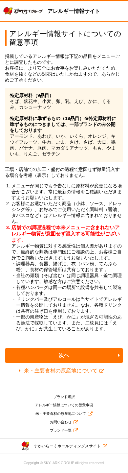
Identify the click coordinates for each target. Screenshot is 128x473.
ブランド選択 (64, 397)
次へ (64, 355)
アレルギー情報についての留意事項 (64, 405)
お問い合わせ (61, 422)
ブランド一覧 (61, 430)
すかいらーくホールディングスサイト (67, 446)
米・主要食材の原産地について (60, 370)
